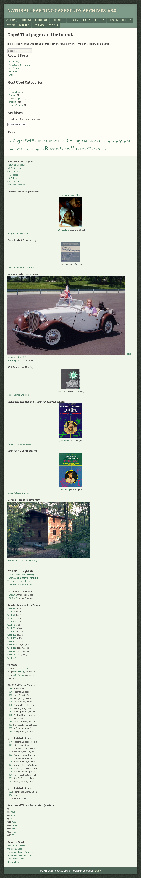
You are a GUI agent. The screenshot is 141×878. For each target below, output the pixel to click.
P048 (10, 768)
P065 (13, 808)
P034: (10, 715)
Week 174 (11, 648)
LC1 (55, 141)
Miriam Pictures (14, 443)
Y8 (105, 149)
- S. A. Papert (13, 178)
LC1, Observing (63, 489)
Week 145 (12, 641)
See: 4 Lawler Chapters (18, 394)
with (18, 671)
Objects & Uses (14, 848)
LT (82, 141)
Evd (27, 141)
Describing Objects (16, 845)
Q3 (106, 141)
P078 (13, 812)
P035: (10, 718)
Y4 (93, 149)
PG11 (14, 835)
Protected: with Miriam (19, 64)
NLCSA (97, 871)
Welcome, (11, 20)
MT (86, 141)
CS (22, 141)
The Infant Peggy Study (70, 195)
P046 (10, 761)
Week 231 (11, 658)
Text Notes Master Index (18, 581)
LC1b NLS (38, 25)
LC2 (61, 141)
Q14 (29, 149)
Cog (16, 141)
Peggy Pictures (14, 233)
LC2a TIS (113, 20)
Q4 (109, 141)
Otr (101, 141)
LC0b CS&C (41, 20)
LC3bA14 (20, 574)
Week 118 (12, 634)
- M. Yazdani (13, 174)
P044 (9, 755)
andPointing (18, 105)
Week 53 (11, 618)
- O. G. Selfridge (14, 168)
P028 (10, 705)
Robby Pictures (14, 492)
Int (44, 141)
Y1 (80, 149)
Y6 (98, 149)
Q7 (120, 141)
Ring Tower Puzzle (15, 858)
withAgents (17, 98)
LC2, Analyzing (63, 440)
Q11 (14, 149)
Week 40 (11, 615)
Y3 (89, 148)
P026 (10, 701)
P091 (13, 815)
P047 (9, 764)
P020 (10, 691)
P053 (9, 791)
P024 (9, 698)
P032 (9, 711)
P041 (9, 745)
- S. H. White (13, 181)
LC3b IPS (86, 20)
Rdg (52, 149)
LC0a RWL (26, 20)
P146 (14, 825)
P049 (9, 771)
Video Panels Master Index (19, 584)
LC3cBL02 (12, 598)
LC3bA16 (22, 577)
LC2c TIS (10, 25)
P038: (10, 728)
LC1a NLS (24, 25)
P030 (9, 708)
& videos (25, 233)
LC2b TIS (126, 20)
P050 (10, 774)
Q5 (113, 141)
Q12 (19, 149)
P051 (9, 778)
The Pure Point (23, 668)
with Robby (14, 61)
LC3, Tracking (62, 229)
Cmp (9, 141)
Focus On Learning (16, 184)
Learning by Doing (15, 360)
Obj (96, 141)
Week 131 (11, 638)
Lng (76, 141)
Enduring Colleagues (17, 164)
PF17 (14, 831)
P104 (13, 818)
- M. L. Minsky (13, 171)
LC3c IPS (100, 20)
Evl (35, 141)
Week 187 (12, 651)
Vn (74, 148)
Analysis (16, 91)
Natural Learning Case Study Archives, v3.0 (61, 10)
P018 (9, 688)
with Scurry (14, 68)
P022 (9, 695)
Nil (10, 88)
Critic (11, 74)
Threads (13, 95)
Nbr (92, 141)
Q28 (42, 150)
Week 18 (11, 608)
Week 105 (12, 631)
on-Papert (13, 71)
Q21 (33, 149)
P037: (10, 724)
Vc (68, 149)
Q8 (124, 141)
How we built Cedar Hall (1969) (22, 560)
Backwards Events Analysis (20, 852)
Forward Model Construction (20, 855)
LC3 (68, 140)
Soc (63, 148)
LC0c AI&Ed (58, 20)
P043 (9, 751)
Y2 (84, 148)
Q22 (38, 149)
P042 (9, 748)
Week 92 (11, 628)
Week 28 (11, 611)
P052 (9, 781)
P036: (10, 721)
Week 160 (12, 644)
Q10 (9, 149)
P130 (14, 821)
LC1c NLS (53, 25)
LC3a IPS (73, 20)
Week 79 (11, 624)
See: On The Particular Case (20, 267)
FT (40, 141)
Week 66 (11, 621)
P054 (9, 795)
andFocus (13, 101)
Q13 (25, 149)
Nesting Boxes (14, 862)
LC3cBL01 (12, 594)
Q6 (116, 141)
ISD (50, 141)
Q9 (129, 141)
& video (25, 492)
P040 (10, 741)
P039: (10, 731)
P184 (14, 828)
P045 (9, 758)
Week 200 (12, 654)
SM (57, 149)
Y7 (101, 149)
